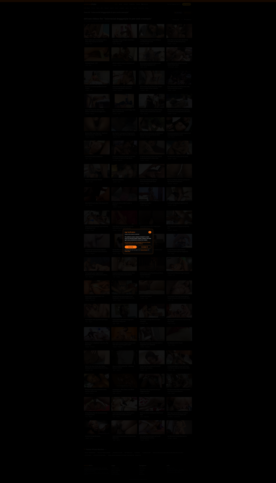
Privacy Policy (127, 251)
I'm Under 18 (144, 247)
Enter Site (130, 247)
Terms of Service (144, 250)
